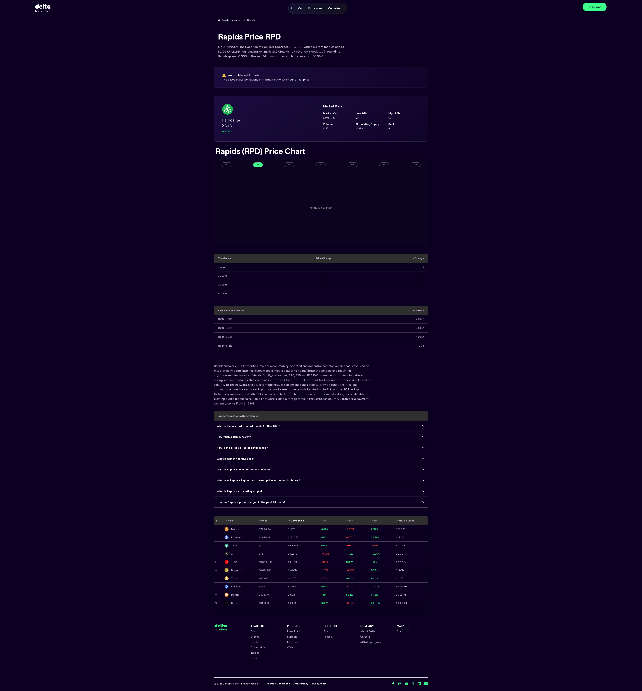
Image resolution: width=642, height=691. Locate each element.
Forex (254, 658)
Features (292, 642)
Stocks (255, 636)
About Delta (368, 631)
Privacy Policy (318, 683)
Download (595, 7)
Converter (334, 8)
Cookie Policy (300, 683)
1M (321, 165)
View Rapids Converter (231, 310)
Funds (254, 642)
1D (258, 165)
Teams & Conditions (278, 683)
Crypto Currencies (310, 8)
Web (290, 647)
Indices (255, 652)
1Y (384, 165)
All (416, 165)
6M (352, 165)
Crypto (255, 631)
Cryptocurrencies (231, 20)
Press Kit (329, 636)
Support (292, 636)
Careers (365, 636)
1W (289, 165)
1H (226, 165)
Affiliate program (370, 642)
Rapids (251, 20)
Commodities (259, 647)
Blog (326, 631)
